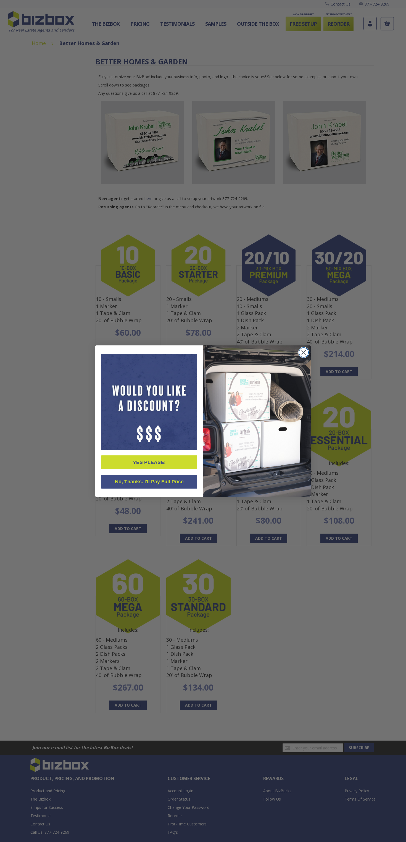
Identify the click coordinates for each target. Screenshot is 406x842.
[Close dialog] (304, 352)
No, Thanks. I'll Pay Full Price (149, 481)
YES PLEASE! (149, 462)
